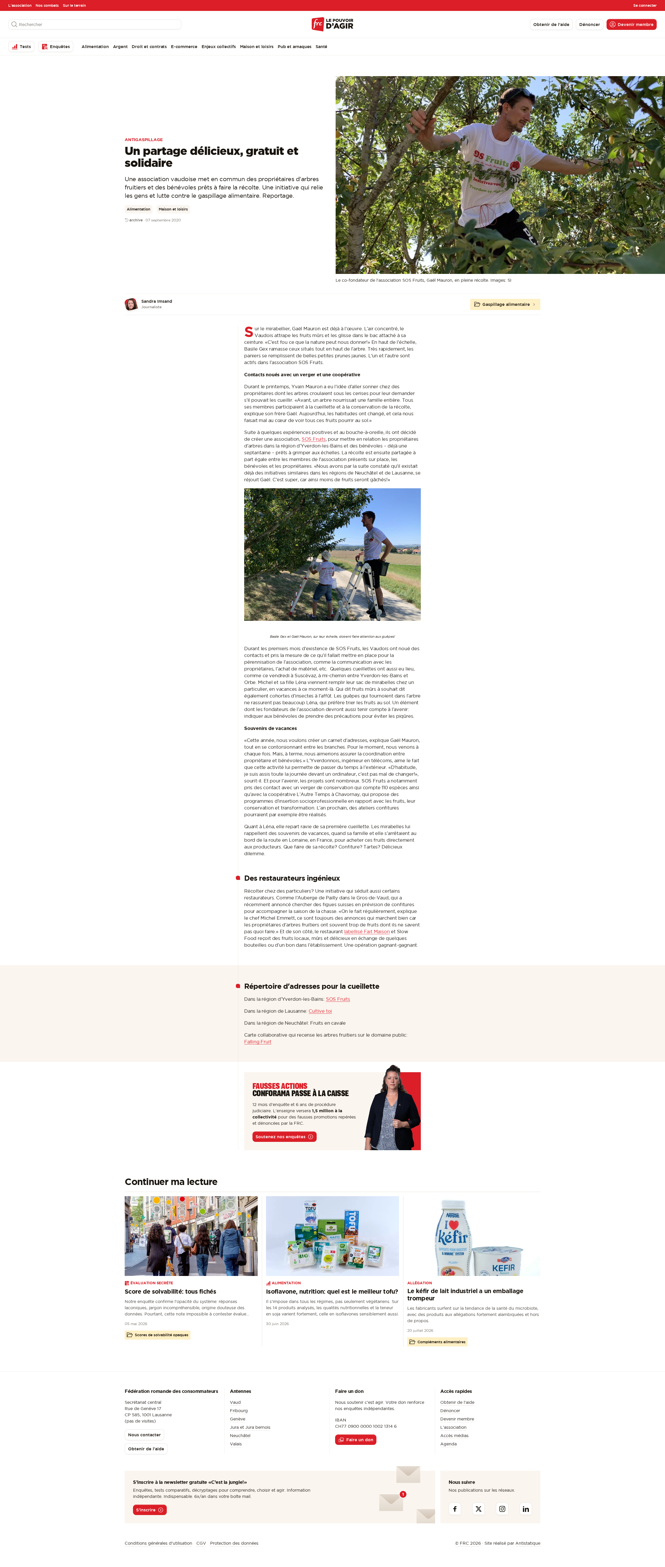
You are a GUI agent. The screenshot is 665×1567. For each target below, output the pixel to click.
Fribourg (239, 1410)
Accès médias (454, 1435)
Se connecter (645, 5)
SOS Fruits (314, 439)
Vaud (235, 1402)
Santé (321, 46)
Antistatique (527, 1543)
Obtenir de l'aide (457, 1402)
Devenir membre (457, 1419)
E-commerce (184, 46)
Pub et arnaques (294, 46)
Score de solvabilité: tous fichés (170, 1291)
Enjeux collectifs (219, 46)
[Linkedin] (526, 1509)
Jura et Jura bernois (250, 1427)
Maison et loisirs (257, 46)
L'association (19, 5)
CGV (201, 1543)
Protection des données (234, 1543)
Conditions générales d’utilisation (158, 1543)
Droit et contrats (149, 46)
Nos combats (47, 5)
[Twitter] (478, 1509)
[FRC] (332, 24)
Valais (236, 1443)
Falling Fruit (257, 1041)
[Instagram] (502, 1509)
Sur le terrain (74, 5)
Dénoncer (450, 1410)
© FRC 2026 (468, 1543)
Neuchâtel (240, 1435)
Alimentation (95, 46)
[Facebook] (455, 1509)
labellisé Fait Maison (367, 931)
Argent (120, 46)
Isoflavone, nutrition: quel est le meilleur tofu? (332, 1291)
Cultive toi (320, 1011)
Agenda (448, 1443)
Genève (237, 1419)
